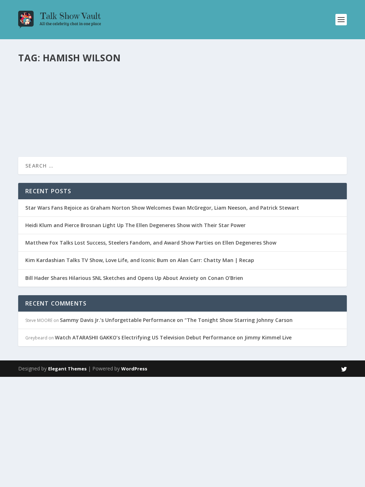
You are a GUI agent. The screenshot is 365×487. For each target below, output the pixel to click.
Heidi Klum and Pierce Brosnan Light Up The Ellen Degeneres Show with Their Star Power (135, 225)
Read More (44, 125)
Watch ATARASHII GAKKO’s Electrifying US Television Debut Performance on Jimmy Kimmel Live (173, 337)
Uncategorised (106, 97)
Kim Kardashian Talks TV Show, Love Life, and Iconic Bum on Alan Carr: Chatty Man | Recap (139, 260)
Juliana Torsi (43, 97)
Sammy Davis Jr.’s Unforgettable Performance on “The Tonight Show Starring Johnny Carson (176, 320)
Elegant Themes (67, 368)
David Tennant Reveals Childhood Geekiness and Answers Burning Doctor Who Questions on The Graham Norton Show (180, 82)
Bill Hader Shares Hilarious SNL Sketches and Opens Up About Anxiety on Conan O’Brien (134, 278)
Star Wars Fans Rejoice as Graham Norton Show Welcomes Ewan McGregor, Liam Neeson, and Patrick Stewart (162, 207)
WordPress (134, 368)
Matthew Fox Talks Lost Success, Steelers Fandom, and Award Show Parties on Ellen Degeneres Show (150, 242)
